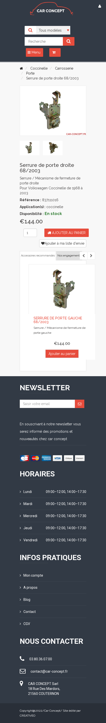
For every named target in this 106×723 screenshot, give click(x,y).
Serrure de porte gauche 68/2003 (58, 320)
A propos (30, 587)
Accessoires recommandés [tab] (38, 255)
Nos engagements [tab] (69, 255)
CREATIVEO (27, 715)
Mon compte (33, 575)
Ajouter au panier (68, 233)
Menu (35, 52)
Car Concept (52, 710)
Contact (29, 612)
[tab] (29, 148)
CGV (26, 624)
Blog (26, 600)
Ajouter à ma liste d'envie (64, 243)
